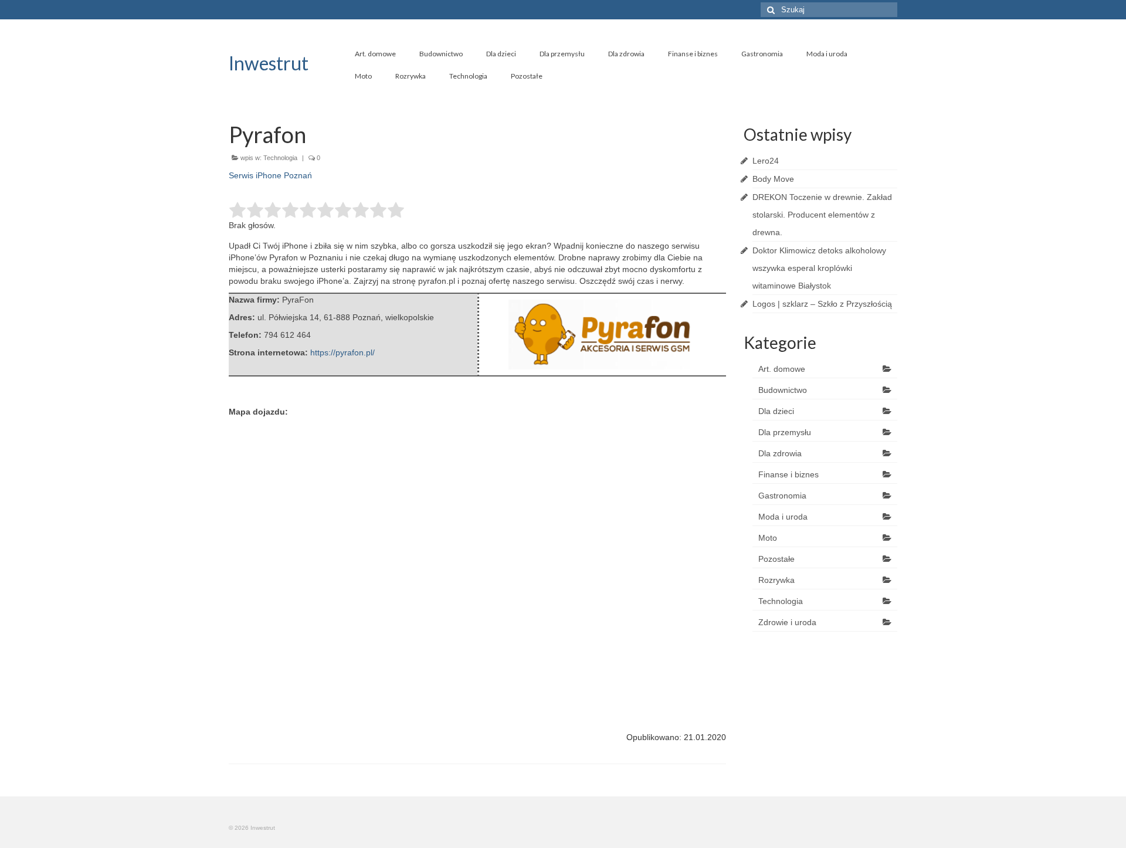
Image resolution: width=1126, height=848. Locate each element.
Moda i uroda (826, 53)
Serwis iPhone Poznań (270, 175)
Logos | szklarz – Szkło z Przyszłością (822, 303)
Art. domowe (375, 53)
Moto (363, 76)
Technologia (468, 76)
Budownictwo (441, 53)
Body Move (773, 179)
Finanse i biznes (693, 53)
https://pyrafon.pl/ (342, 352)
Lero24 (765, 160)
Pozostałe (526, 76)
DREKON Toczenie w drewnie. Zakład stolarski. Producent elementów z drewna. (822, 214)
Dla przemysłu (562, 53)
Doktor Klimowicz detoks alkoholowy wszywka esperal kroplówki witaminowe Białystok (819, 268)
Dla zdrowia (626, 53)
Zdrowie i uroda (787, 622)
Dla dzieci (501, 53)
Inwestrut (268, 63)
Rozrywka (410, 76)
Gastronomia (762, 53)
